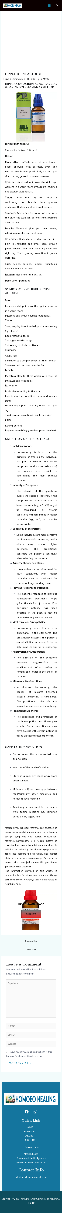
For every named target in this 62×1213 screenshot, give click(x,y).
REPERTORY (29, 79)
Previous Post (31, 941)
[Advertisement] (31, 39)
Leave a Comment (12, 79)
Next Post (31, 949)
